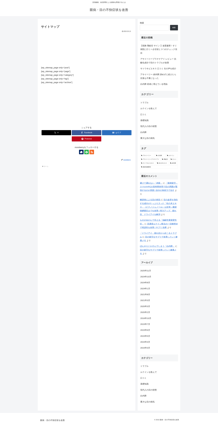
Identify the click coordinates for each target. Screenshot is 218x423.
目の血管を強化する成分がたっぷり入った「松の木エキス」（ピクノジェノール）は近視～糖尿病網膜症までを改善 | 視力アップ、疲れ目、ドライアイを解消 (159, 207)
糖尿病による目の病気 (150, 200)
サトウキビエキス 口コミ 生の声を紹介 (158, 68)
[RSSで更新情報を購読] (91, 152)
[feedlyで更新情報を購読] (86, 152)
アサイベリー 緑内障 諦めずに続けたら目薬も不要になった (158, 76)
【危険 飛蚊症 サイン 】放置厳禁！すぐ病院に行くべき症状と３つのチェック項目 (158, 49)
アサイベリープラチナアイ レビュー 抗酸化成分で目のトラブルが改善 (158, 61)
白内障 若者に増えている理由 (153, 84)
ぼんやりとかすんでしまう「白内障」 (157, 246)
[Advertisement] (86, 50)
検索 (142, 23)
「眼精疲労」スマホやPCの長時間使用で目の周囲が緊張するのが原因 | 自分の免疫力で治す (159, 187)
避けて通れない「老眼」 (151, 183)
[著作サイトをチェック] (81, 152)
